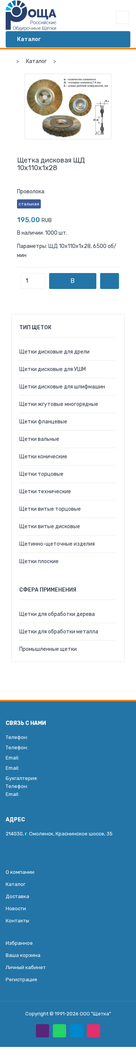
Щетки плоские (39, 561)
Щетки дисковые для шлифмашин (62, 387)
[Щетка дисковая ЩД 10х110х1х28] (68, 106)
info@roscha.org (52, 768)
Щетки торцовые (41, 474)
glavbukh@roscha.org (45, 794)
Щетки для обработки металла (58, 631)
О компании (20, 872)
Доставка (17, 896)
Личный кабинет (26, 967)
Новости (16, 908)
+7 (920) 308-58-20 (56, 747)
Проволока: (31, 191)
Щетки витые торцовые (50, 509)
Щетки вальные (39, 439)
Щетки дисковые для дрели (54, 352)
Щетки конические (43, 456)
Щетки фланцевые (43, 421)
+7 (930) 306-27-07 (54, 786)
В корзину (72, 283)
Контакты (17, 921)
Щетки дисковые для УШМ (52, 369)
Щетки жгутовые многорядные (58, 404)
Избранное (19, 943)
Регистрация (21, 979)
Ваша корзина (23, 955)
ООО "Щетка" (95, 1014)
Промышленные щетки (48, 649)
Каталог (36, 61)
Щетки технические (45, 491)
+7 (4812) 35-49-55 (56, 737)
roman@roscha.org (55, 758)
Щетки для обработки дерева (57, 614)
